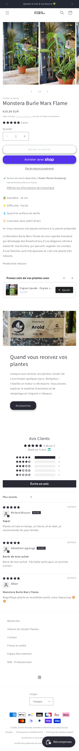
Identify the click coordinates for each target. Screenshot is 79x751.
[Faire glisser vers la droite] (48, 91)
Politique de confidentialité (29, 732)
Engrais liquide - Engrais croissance (36, 288)
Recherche (13, 621)
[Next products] (72, 278)
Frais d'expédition (24, 116)
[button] (7, 13)
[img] (11, 507)
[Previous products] (64, 278)
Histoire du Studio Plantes (23, 629)
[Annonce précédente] (7, 4)
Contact (12, 637)
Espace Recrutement (19, 653)
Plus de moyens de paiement (39, 168)
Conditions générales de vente (28, 743)
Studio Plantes (25, 727)
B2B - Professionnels (19, 662)
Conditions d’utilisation (33, 737)
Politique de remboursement (59, 732)
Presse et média (16, 645)
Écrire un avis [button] (39, 484)
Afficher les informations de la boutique (30, 187)
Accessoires (23, 405)
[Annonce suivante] (72, 4)
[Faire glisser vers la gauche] (31, 91)
